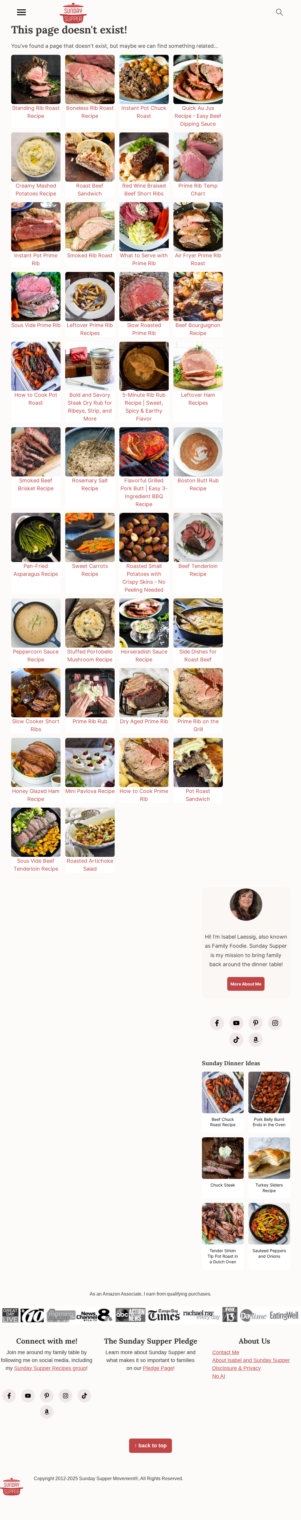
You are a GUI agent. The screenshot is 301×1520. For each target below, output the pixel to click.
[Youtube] (236, 1023)
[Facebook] (217, 1023)
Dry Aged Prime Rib (144, 721)
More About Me (245, 983)
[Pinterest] (256, 1023)
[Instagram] (275, 1023)
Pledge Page (158, 1368)
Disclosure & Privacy (236, 1368)
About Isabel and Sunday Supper (251, 1360)
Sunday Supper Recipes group (50, 1368)
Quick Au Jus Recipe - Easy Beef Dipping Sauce (198, 116)
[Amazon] (256, 1040)
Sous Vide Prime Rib (36, 325)
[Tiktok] (236, 1040)
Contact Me (225, 1352)
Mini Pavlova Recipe (90, 791)
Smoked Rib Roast (90, 255)
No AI (218, 1376)
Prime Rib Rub (90, 721)
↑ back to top (150, 1445)
